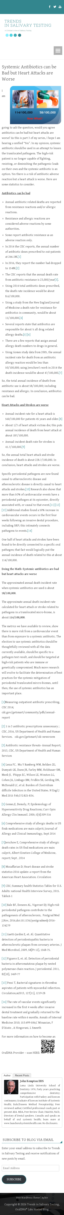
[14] (29, 531)
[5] (24, 334)
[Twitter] (55, 7)
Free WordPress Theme (28, 1197)
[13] (4, 510)
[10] (27, 489)
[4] (21, 318)
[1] (19, 257)
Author (7, 1075)
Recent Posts (22, 1075)
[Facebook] (49, 7)
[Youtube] (60, 7)
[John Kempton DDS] (11, 1093)
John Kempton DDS (32, 1081)
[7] (60, 373)
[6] (28, 334)
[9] (23, 447)
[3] (56, 280)
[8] (60, 419)
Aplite (45, 1197)
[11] (52, 505)
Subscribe (14, 1179)
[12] (57, 505)
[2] (17, 268)
